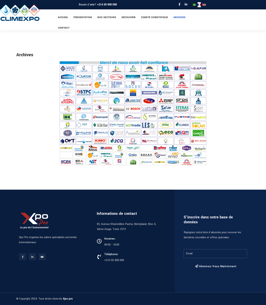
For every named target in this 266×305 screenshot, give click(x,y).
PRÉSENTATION (82, 17)
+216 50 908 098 (107, 5)
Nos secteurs (106, 17)
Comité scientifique (154, 17)
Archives (179, 17)
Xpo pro (68, 299)
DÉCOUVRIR (129, 17)
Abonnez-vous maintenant (217, 266)
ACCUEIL (63, 17)
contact (63, 27)
